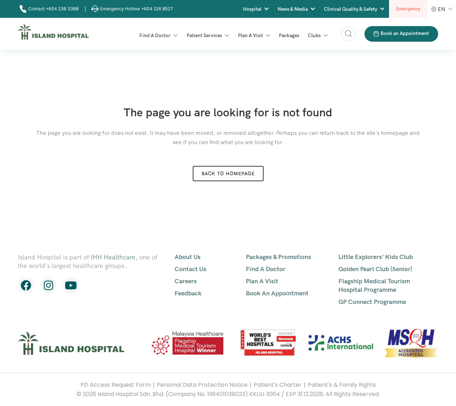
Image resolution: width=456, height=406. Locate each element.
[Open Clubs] (325, 35)
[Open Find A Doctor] (175, 35)
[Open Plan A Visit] (267, 35)
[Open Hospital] (266, 9)
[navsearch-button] (348, 34)
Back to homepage (228, 174)
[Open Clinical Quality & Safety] (382, 9)
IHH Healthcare (113, 257)
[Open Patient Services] (226, 35)
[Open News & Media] (312, 9)
